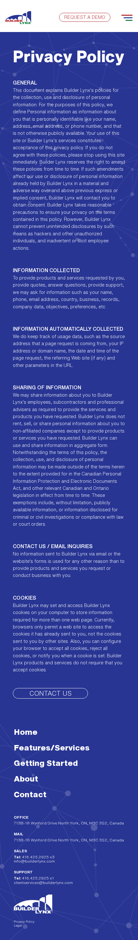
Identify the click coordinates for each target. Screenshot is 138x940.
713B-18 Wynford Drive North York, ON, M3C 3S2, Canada (69, 823)
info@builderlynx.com (34, 861)
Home (26, 732)
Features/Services (52, 747)
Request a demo (84, 17)
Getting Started (46, 763)
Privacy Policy (24, 921)
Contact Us (50, 693)
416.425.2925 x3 (34, 857)
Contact (30, 794)
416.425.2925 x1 (34, 878)
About (26, 778)
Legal (18, 925)
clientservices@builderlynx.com (43, 882)
